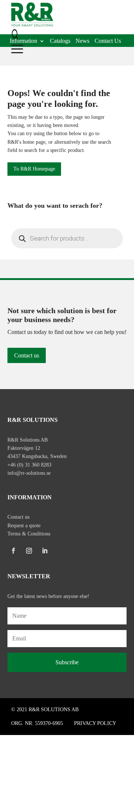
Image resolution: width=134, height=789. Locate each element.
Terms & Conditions (28, 534)
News (82, 41)
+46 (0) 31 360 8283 (29, 465)
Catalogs (60, 41)
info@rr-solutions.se (29, 473)
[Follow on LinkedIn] (45, 551)
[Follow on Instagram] (29, 551)
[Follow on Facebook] (13, 551)
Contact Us (108, 41)
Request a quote (24, 525)
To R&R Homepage (34, 169)
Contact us (26, 355)
